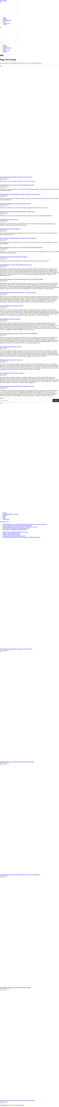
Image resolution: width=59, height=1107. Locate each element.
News (4, 516)
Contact (5, 24)
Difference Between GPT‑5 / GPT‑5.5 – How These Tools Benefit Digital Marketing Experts (21, 247)
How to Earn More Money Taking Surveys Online (11, 305)
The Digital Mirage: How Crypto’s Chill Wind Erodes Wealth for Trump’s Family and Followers (25, 524)
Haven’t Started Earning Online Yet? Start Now (11, 346)
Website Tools (6, 23)
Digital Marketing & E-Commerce (10, 514)
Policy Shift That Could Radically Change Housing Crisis (16, 528)
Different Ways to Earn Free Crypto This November (15, 529)
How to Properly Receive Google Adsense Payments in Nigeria (17, 525)
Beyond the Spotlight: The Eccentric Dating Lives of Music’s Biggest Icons (17, 386)
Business (5, 19)
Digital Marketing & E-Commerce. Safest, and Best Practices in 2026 (15, 264)
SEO (4, 21)
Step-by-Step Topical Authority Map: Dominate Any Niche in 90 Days (16, 177)
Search (1, 398)
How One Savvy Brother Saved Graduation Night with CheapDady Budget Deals (18, 333)
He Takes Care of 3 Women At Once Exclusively (11, 359)
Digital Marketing (7, 20)
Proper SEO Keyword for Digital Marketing (10, 228)
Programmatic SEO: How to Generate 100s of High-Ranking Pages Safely (17, 185)
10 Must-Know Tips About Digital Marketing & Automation (13, 256)
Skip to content (3, 0)
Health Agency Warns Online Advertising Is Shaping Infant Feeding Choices (17, 211)
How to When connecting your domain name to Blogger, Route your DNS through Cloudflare (21, 279)
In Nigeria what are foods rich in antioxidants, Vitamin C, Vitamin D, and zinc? (18, 292)
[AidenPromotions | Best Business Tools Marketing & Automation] (8, 15)
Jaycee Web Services (19, 1105)
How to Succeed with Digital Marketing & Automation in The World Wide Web (18, 238)
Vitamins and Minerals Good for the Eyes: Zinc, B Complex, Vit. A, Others (20, 526)
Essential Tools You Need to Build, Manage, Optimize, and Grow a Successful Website (20, 194)
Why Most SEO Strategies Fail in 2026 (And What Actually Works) (15, 203)
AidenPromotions (4, 1105)
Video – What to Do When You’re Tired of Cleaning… (12, 373)
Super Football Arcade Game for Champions (10, 318)
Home (4, 17)
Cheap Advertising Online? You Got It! (9, 219)
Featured (5, 515)
